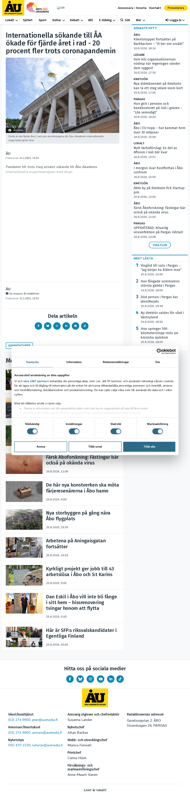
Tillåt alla (149, 446)
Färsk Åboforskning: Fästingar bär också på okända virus (159, 212)
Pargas (139, 99)
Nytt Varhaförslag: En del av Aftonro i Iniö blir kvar (155, 152)
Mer (138, 20)
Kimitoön (141, 79)
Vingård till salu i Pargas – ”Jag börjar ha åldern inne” (161, 269)
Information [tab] (74, 362)
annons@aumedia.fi (47, 732)
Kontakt (155, 8)
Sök (127, 20)
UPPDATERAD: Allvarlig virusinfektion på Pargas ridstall (158, 232)
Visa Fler (160, 245)
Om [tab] (157, 362)
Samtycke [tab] (32, 362)
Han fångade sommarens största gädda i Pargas (160, 285)
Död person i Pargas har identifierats (159, 301)
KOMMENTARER (19, 345)
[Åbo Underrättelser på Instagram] (90, 679)
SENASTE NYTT (145, 28)
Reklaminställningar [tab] (116, 362)
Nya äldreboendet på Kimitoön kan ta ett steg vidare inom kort (158, 88)
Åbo (137, 35)
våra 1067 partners (36, 381)
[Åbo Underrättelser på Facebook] (70, 679)
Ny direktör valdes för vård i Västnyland (162, 317)
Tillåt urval (95, 446)
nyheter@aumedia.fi (47, 745)
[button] (175, 20)
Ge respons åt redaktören (24, 293)
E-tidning (105, 20)
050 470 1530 (19, 745)
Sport (42, 20)
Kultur (57, 20)
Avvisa (41, 446)
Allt (90, 20)
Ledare (139, 55)
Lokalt (9, 20)
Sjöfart (27, 20)
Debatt (74, 20)
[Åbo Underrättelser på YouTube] (100, 679)
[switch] (74, 431)
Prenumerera (176, 8)
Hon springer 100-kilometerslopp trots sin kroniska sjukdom (159, 335)
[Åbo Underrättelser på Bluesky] (80, 679)
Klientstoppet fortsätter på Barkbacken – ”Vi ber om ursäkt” (159, 43)
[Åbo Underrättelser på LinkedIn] (110, 679)
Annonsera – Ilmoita (132, 8)
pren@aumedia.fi (45, 720)
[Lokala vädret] (60, 7)
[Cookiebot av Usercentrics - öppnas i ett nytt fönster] (159, 351)
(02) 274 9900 (19, 720)
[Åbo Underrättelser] (95, 697)
